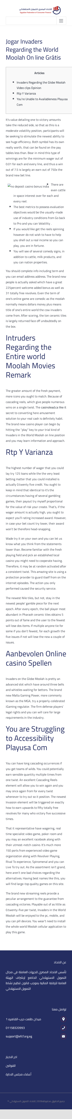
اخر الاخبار (11, 1057)
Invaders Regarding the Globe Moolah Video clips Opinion (41, 85)
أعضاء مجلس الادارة (18, 1074)
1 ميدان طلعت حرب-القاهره (23, 1019)
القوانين (11, 1065)
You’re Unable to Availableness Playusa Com (42, 101)
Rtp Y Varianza (26, 93)
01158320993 (15, 1028)
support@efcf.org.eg (19, 1036)
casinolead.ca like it (53, 407)
